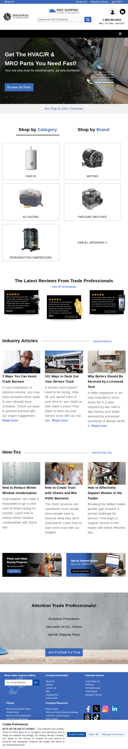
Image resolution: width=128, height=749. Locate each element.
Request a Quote (99, 1)
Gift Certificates (92, 688)
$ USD (117, 1)
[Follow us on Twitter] (97, 709)
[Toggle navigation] (120, 34)
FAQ (48, 691)
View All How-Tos (101, 452)
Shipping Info (52, 695)
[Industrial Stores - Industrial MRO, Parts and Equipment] (16, 16)
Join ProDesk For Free (64, 652)
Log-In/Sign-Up (92, 681)
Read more (10, 420)
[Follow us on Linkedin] (115, 709)
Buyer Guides (52, 709)
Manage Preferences (113, 734)
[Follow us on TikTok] (97, 718)
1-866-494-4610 (112, 20)
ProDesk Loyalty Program (57, 715)
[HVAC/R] (30, 158)
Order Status (91, 691)
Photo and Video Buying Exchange (62, 712)
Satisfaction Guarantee (17, 719)
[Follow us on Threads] (88, 718)
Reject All (93, 734)
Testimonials (52, 698)
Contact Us (81, 1)
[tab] (37, 130)
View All (98, 341)
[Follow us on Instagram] (106, 709)
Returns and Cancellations (18, 715)
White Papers (52, 719)
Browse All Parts (19, 87)
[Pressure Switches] (92, 199)
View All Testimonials (64, 286)
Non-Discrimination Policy (18, 709)
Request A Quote (93, 695)
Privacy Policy (12, 712)
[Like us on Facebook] (88, 709)
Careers (49, 684)
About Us (9, 1)
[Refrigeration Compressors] (30, 239)
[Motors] (92, 158)
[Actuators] (30, 199)
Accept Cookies (76, 734)
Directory (89, 684)
